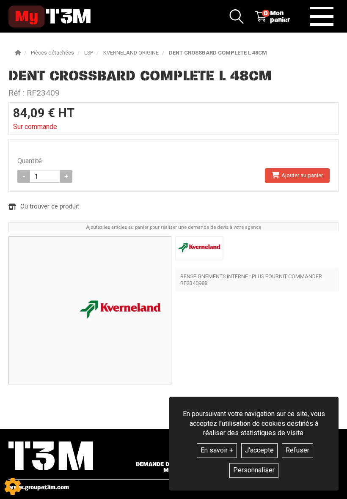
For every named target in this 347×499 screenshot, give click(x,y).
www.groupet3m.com (38, 487)
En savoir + (217, 450)
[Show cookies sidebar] (12, 486)
